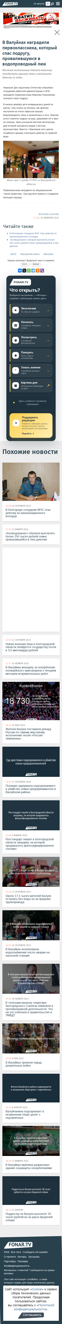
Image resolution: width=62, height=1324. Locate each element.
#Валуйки (48, 254)
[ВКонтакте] (20, 270)
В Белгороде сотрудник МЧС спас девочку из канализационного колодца (33, 235)
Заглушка (33, 1256)
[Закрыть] (57, 32)
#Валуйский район (30, 254)
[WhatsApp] (29, 270)
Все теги (16, 1252)
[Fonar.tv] (10, 3)
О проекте (10, 1256)
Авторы (22, 1256)
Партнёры (10, 1261)
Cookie (37, 1289)
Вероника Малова (49, 214)
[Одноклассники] (38, 270)
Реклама (23, 1261)
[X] (24, 270)
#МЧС (13, 254)
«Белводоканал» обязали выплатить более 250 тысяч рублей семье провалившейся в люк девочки (34, 243)
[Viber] (42, 270)
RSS (6, 1252)
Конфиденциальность (17, 1265)
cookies (32, 1279)
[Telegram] (33, 270)
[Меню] (58, 4)
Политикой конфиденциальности (34, 1307)
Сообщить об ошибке (35, 1252)
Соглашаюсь (32, 1315)
